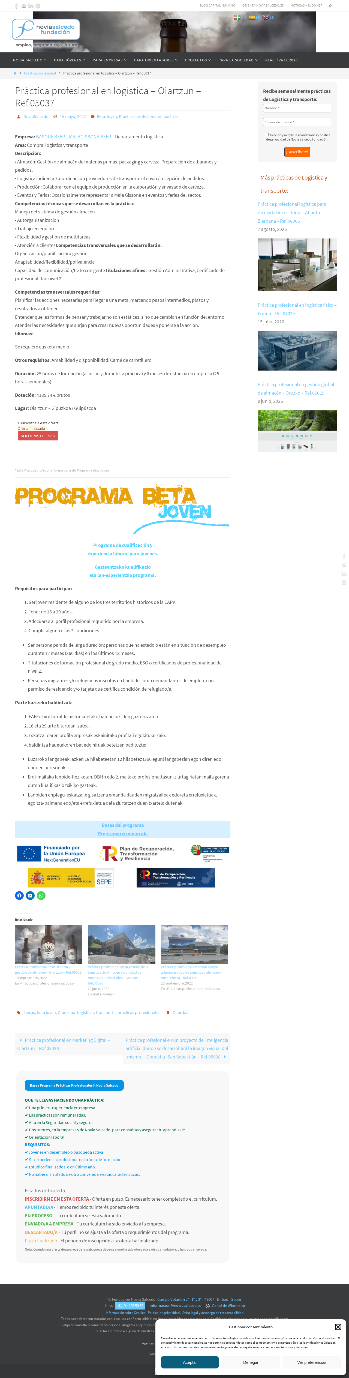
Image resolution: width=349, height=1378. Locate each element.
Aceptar (190, 1362)
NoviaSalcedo (36, 116)
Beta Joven (107, 116)
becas (29, 1012)
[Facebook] (16, 5)
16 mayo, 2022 (73, 116)
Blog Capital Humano (218, 5)
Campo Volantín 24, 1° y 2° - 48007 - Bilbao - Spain (199, 1299)
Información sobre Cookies (125, 1312)
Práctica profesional (40, 73)
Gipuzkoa (66, 1012)
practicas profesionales (139, 1012)
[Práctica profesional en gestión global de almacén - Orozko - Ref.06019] (297, 448)
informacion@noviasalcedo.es (175, 1305)
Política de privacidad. (164, 1312)
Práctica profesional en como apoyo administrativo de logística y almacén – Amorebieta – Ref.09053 (191, 972)
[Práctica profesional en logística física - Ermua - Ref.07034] (297, 366)
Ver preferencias (311, 1362)
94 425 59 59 (133, 1305)
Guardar (180, 1012)
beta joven (46, 1012)
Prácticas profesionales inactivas (149, 116)
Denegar (250, 1362)
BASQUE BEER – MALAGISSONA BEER (74, 136)
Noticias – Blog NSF (306, 5)
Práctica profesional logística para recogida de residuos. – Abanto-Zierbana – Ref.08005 (292, 212)
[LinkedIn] (30, 5)
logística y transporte (96, 1012)
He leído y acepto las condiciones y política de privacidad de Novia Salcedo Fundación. (298, 137)
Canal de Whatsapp (228, 1305)
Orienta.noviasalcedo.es (263, 5)
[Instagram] (38, 5)
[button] (338, 1327)
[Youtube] (23, 5)
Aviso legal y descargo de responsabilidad (212, 1312)
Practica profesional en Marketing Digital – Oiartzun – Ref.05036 (63, 1044)
